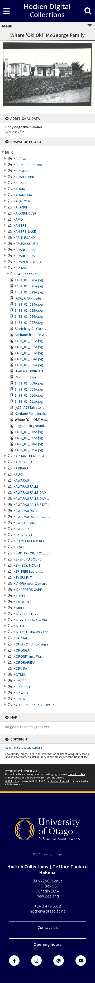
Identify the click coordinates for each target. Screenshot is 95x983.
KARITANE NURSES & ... (30, 456)
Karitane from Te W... (31, 334)
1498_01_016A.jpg (29, 431)
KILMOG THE (22, 601)
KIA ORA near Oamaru (30, 583)
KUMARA (20, 680)
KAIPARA (20, 183)
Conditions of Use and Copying (23, 747)
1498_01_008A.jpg (29, 383)
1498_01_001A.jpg (29, 340)
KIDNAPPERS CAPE (27, 589)
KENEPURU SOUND (27, 559)
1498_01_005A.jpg (29, 365)
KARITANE (20, 267)
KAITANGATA (22, 195)
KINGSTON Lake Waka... (31, 620)
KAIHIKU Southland (27, 164)
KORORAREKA (24, 662)
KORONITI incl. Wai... (28, 656)
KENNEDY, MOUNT (26, 565)
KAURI (18, 474)
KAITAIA (19, 189)
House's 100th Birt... (30, 371)
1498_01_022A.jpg (29, 292)
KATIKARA (20, 468)
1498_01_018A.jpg (29, 443)
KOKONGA (21, 650)
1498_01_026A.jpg (29, 316)
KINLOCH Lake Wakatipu (31, 632)
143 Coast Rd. (26, 274)
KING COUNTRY (24, 613)
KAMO (18, 219)
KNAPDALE (21, 638)
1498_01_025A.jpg (29, 310)
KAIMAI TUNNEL (24, 176)
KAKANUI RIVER (24, 213)
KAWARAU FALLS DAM (29, 492)
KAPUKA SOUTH (25, 243)
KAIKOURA (21, 170)
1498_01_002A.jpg (29, 346)
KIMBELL (19, 607)
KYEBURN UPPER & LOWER (33, 704)
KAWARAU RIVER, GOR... (31, 516)
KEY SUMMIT (22, 577)
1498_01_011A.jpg (29, 401)
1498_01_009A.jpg (29, 389)
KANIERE (19, 225)
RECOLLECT (11, 781)
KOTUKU (19, 674)
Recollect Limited (59, 781)
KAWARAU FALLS (26, 486)
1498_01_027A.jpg (29, 322)
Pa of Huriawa (25, 377)
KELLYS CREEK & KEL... (30, 541)
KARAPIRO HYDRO (27, 261)
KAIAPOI (19, 158)
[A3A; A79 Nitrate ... (29, 298)
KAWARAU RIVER (26, 510)
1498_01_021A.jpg (29, 286)
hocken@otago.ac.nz (47, 911)
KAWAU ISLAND (24, 522)
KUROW (19, 698)
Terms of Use (29, 770)
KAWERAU (21, 528)
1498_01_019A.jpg (29, 450)
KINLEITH (20, 626)
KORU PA (20, 668)
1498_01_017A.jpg (29, 437)
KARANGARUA (24, 255)
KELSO (18, 547)
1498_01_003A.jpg (29, 352)
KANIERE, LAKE (24, 231)
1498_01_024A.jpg (29, 304)
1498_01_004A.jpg (29, 359)
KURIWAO (20, 692)
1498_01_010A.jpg (29, 395)
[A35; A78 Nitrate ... (29, 407)
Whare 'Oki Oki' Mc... (31, 419)
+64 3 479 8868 (47, 906)
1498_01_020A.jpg (29, 280)
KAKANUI (20, 207)
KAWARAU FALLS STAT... (31, 504)
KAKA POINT (22, 201)
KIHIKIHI (19, 595)
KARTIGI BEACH (25, 462)
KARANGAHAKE (25, 249)
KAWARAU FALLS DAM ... (31, 498)
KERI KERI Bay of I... (28, 571)
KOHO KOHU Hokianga (30, 644)
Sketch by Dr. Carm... (31, 328)
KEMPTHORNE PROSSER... (33, 553)
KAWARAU (21, 480)
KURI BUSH (21, 686)
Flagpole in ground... (30, 425)
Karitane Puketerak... (31, 413)
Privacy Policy (13, 770)
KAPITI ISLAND (24, 237)
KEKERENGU (22, 535)
